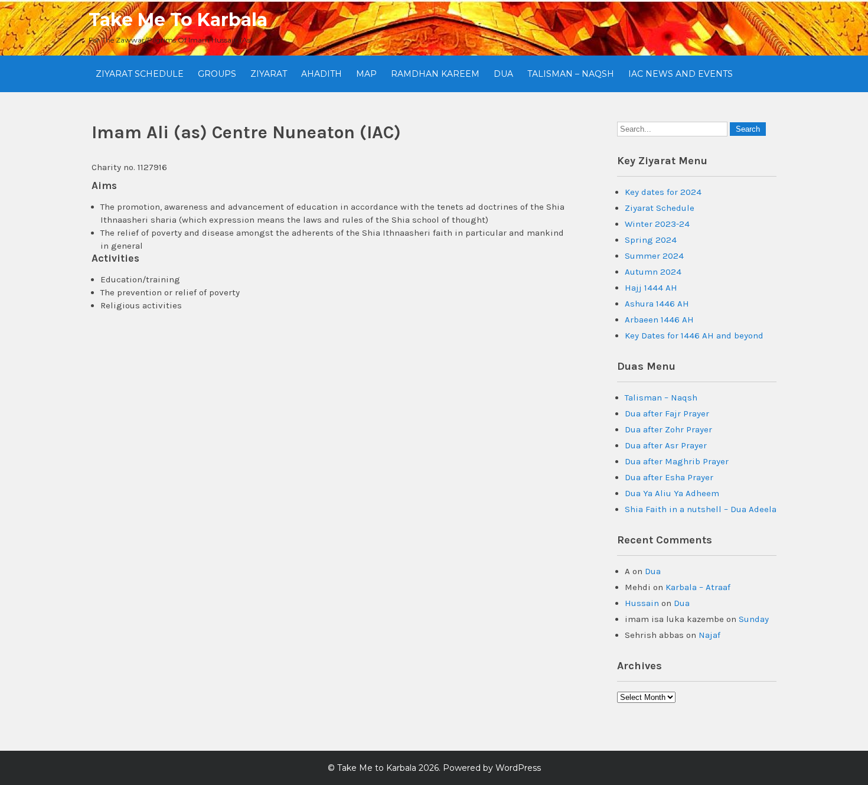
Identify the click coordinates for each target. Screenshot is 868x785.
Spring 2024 (651, 239)
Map (366, 74)
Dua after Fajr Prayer (667, 413)
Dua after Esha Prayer (669, 477)
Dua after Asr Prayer (666, 445)
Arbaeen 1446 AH (659, 319)
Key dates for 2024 (663, 192)
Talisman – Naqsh (570, 74)
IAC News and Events (680, 74)
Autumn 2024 (653, 271)
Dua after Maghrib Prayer (677, 461)
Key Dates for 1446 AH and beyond (694, 335)
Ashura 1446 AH (657, 303)
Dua (503, 74)
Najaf (709, 635)
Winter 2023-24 (657, 224)
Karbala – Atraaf (697, 587)
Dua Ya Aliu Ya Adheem (672, 493)
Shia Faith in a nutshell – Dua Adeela (700, 509)
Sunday (754, 619)
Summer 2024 (654, 255)
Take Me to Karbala (178, 20)
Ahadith (321, 74)
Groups (217, 74)
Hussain (642, 603)
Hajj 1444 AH (651, 287)
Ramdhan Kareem (435, 74)
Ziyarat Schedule (140, 74)
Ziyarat (268, 74)
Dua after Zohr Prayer (668, 429)
